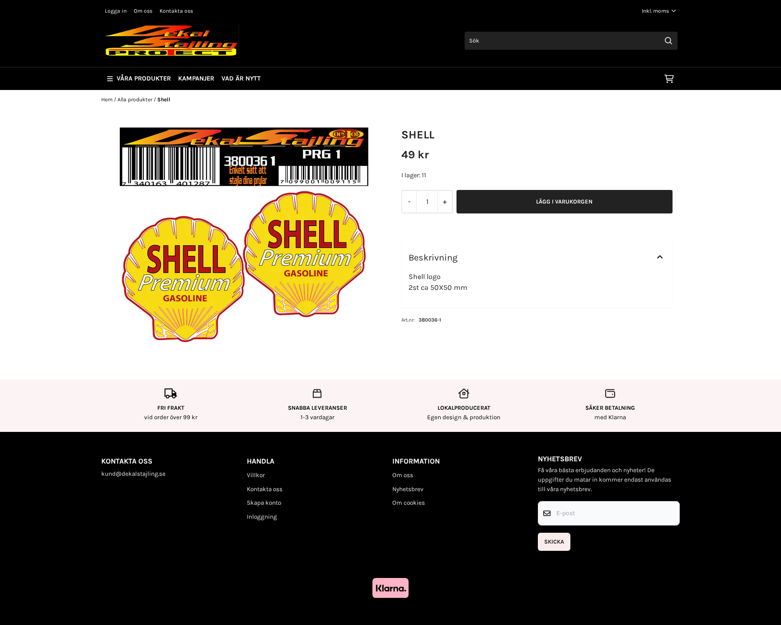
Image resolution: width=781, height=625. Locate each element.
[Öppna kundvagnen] (669, 78)
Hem (107, 99)
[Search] (668, 41)
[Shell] (244, 239)
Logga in (116, 11)
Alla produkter (136, 99)
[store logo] (171, 41)
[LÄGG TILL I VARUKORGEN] (564, 201)
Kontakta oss (176, 11)
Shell (163, 99)
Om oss (143, 11)
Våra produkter (144, 78)
